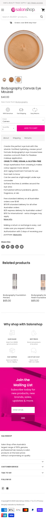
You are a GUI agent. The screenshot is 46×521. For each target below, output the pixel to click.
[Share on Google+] (12, 247)
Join (23, 418)
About (6, 138)
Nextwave (20, 504)
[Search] (41, 17)
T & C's (33, 501)
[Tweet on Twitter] (8, 247)
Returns (28, 138)
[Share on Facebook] (3, 247)
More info (8, 219)
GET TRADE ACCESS (35, 3)
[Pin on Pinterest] (22, 247)
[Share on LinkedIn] (17, 247)
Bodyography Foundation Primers (14, 296)
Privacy (40, 501)
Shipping (17, 138)
